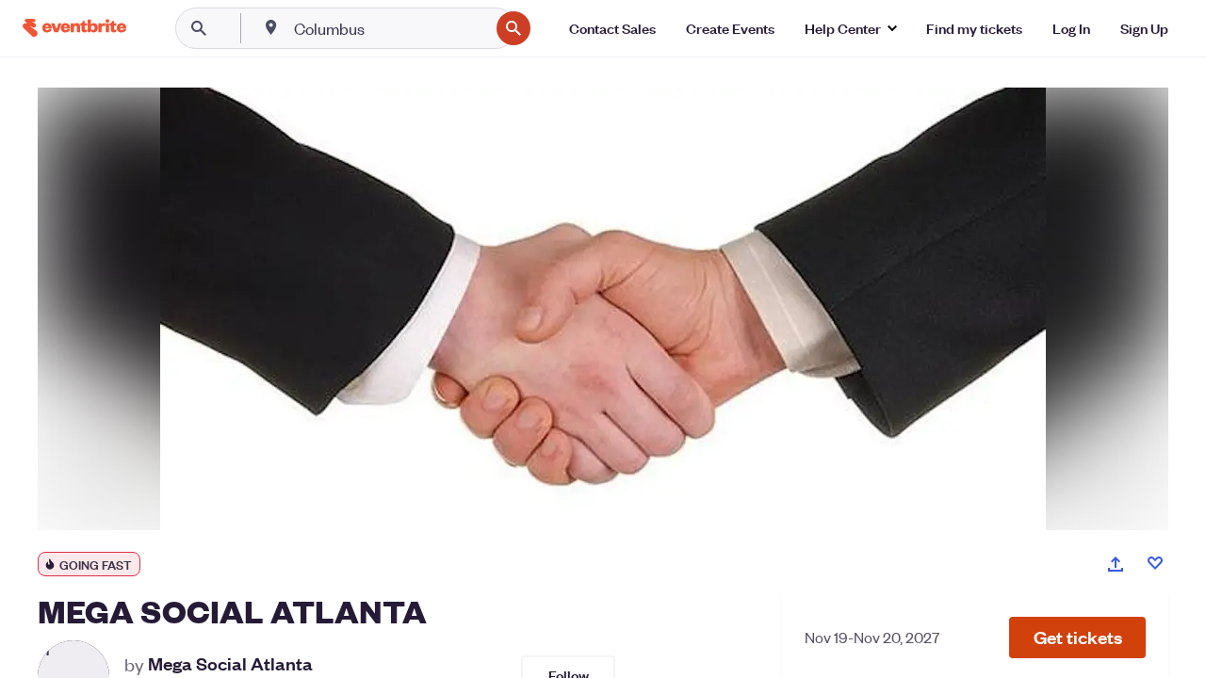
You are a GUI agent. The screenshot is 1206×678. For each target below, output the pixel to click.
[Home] (74, 27)
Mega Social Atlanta (230, 663)
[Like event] (1155, 563)
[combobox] (390, 28)
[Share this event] (1115, 564)
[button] (1077, 637)
